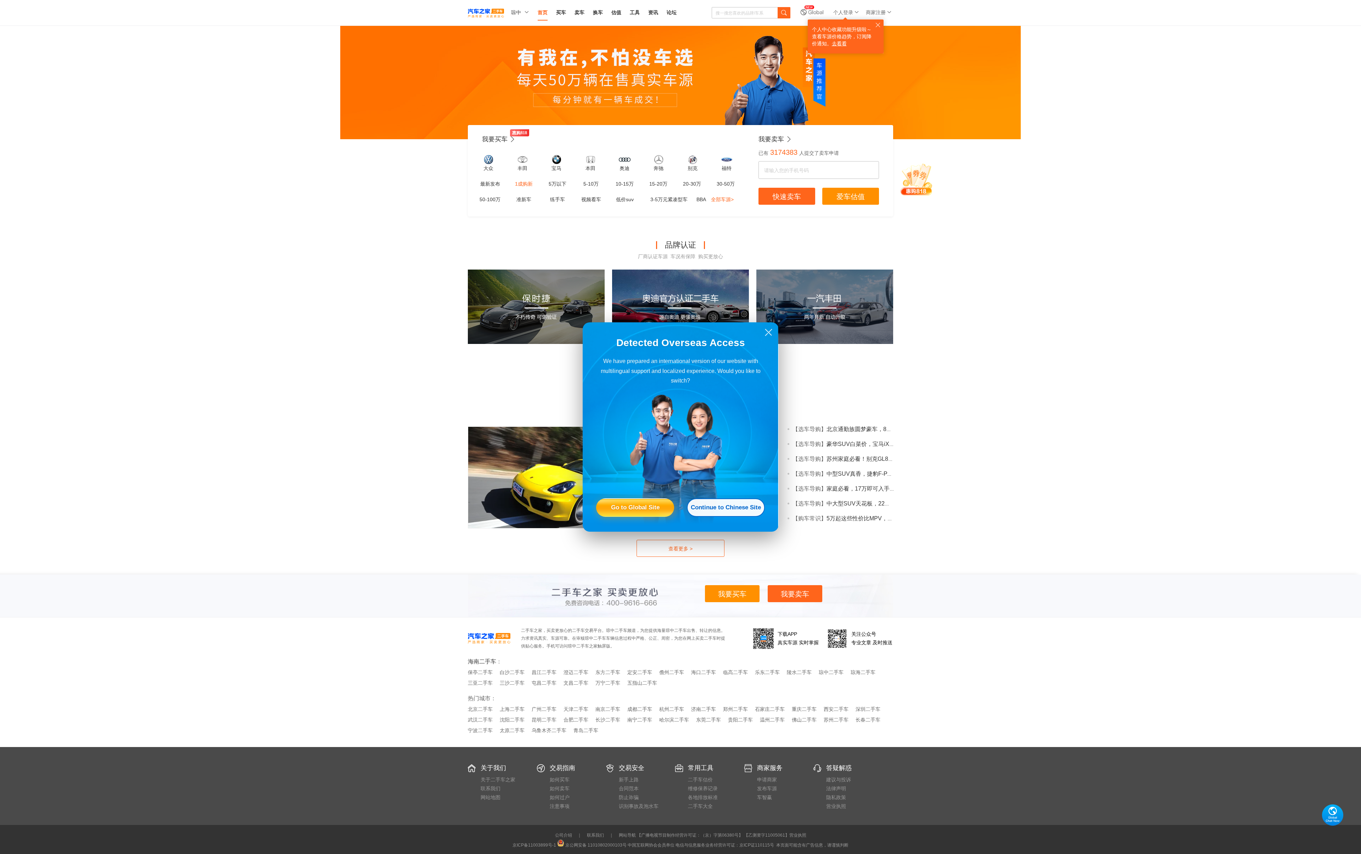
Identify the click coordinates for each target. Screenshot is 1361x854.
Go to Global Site (635, 507)
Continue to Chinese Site (726, 507)
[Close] (768, 332)
